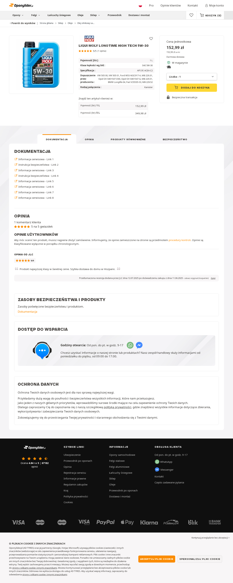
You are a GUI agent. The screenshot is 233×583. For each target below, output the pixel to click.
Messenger (167, 469)
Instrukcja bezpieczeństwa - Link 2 (38, 164)
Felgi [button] (34, 15)
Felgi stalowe (117, 460)
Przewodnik (115, 15)
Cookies (68, 502)
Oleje (80, 15)
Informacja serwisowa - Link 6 (36, 186)
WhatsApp (166, 461)
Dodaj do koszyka (195, 87)
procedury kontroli (180, 240)
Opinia (89, 139)
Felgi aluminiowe (119, 466)
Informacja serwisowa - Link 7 (36, 192)
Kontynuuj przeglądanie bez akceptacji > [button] (211, 537)
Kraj (66, 490)
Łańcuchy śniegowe (59, 15)
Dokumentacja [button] (27, 312)
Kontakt (193, 5)
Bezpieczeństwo (175, 139)
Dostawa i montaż (139, 15)
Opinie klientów (171, 5)
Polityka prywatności (76, 496)
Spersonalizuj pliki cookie (199, 559)
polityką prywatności (117, 407)
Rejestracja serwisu (75, 472)
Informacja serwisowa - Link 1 (36, 159)
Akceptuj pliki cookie (156, 559)
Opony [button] (16, 15)
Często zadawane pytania (169, 482)
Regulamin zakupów (76, 484)
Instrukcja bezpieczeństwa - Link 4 (38, 175)
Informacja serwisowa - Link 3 (36, 170)
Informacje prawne (75, 478)
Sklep (93, 15)
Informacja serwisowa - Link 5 (36, 181)
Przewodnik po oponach (78, 460)
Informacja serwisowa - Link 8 (36, 197)
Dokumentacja (57, 139)
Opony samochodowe (122, 454)
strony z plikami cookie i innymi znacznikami (34, 567)
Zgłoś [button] (213, 278)
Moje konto (216, 5)
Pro (151, 5)
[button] (113, 106)
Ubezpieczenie (72, 454)
